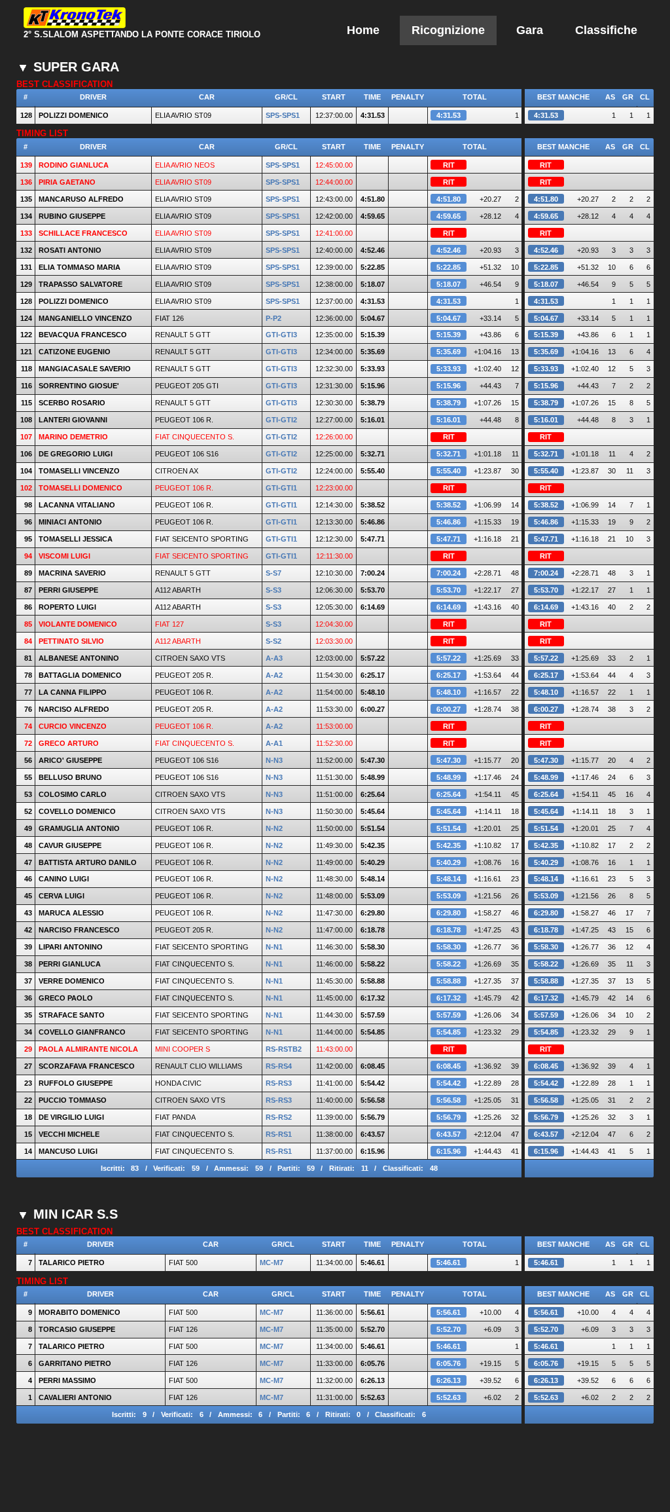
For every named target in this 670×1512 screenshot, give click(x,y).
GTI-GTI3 (281, 335)
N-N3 (274, 760)
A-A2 (274, 675)
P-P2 (273, 318)
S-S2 (273, 641)
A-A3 (274, 658)
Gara (529, 30)
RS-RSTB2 (284, 1049)
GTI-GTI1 (281, 488)
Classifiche (606, 30)
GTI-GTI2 (281, 420)
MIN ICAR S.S (75, 1214)
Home (363, 30)
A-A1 (274, 743)
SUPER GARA (76, 67)
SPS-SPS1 (283, 115)
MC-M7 (271, 1262)
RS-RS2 (279, 1117)
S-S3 (273, 590)
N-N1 (274, 947)
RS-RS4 (279, 1066)
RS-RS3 (279, 1083)
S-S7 (273, 573)
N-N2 (274, 828)
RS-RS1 (279, 1134)
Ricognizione (448, 30)
